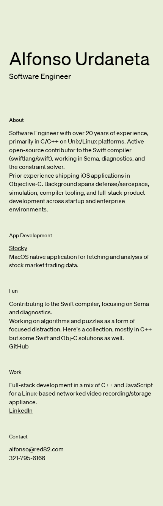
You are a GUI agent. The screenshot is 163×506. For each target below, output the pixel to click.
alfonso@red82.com (36, 449)
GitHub (19, 346)
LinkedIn (21, 410)
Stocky (18, 248)
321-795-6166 (27, 458)
